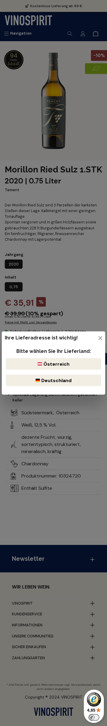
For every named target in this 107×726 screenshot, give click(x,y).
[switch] (94, 717)
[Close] (100, 338)
